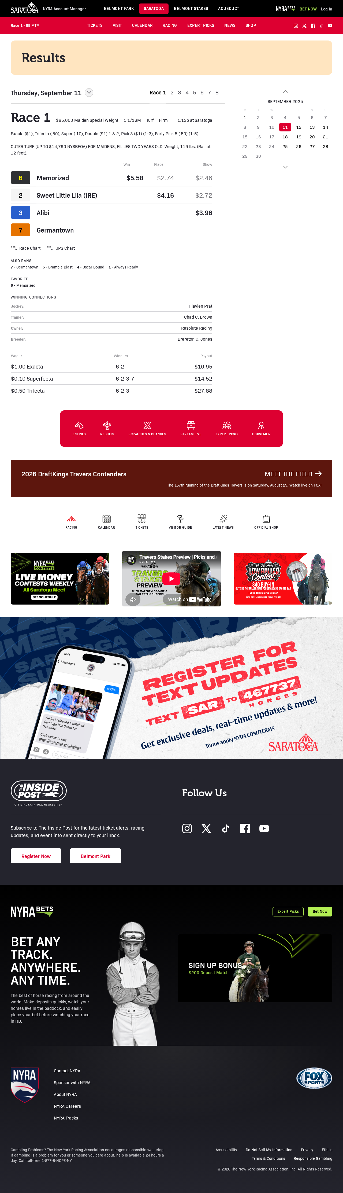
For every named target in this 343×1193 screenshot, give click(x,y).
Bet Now (308, 9)
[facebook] (313, 26)
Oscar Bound (93, 266)
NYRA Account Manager (64, 8)
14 (325, 127)
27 (312, 146)
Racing (170, 25)
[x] (304, 26)
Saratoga (154, 8)
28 (325, 146)
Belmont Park (119, 8)
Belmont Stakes (191, 8)
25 (285, 146)
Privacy (307, 1149)
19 (298, 136)
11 (285, 127)
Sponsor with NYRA (72, 1082)
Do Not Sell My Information (269, 1149)
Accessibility (226, 1149)
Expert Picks (200, 25)
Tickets (95, 25)
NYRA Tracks (66, 1118)
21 (325, 136)
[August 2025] (285, 91)
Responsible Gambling (313, 1158)
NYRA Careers (67, 1106)
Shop (251, 25)
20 (312, 136)
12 (298, 127)
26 (298, 146)
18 (285, 136)
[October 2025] (285, 167)
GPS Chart (65, 248)
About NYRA (65, 1094)
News (230, 25)
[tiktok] (321, 26)
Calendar (142, 25)
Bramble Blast (60, 266)
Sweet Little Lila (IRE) (67, 195)
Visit (117, 25)
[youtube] (330, 26)
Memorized (53, 177)
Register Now (36, 856)
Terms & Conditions (268, 1158)
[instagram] (296, 26)
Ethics (327, 1149)
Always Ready (126, 266)
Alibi (43, 212)
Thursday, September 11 (46, 92)
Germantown (55, 230)
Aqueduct (228, 8)
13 (312, 127)
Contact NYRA (67, 1070)
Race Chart (29, 248)
